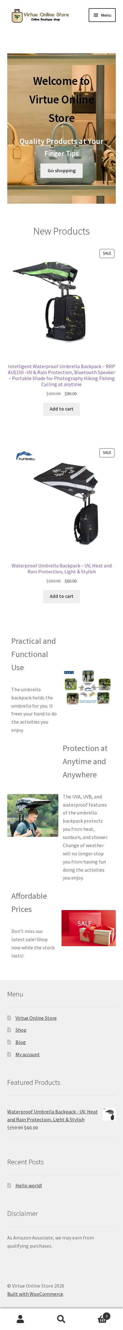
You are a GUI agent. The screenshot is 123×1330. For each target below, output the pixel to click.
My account (27, 1054)
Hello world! (28, 1185)
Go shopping (62, 170)
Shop (20, 1030)
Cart (95, 1313)
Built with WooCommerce (35, 1294)
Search (61, 1319)
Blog (20, 1042)
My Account (20, 1319)
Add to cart (61, 409)
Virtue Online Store (36, 1018)
